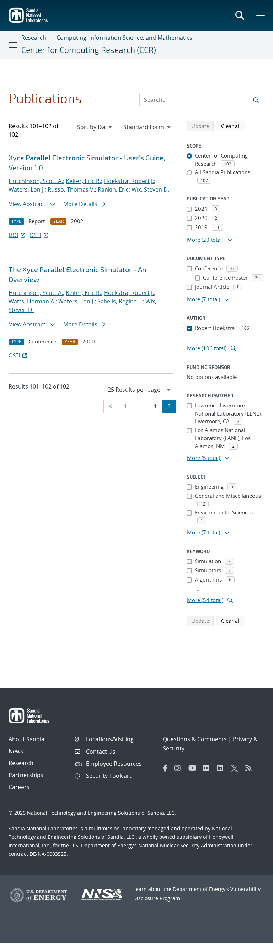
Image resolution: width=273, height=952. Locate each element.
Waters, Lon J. (27, 189)
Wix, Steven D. (150, 189)
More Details (81, 204)
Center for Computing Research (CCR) (88, 50)
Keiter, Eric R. (83, 181)
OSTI (35, 234)
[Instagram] (179, 768)
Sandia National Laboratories (43, 828)
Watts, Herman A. (32, 301)
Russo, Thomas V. (71, 189)
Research (33, 38)
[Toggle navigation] (13, 45)
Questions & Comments (195, 739)
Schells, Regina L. (120, 301)
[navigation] (95, 127)
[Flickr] (208, 768)
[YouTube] (193, 768)
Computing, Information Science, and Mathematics (124, 38)
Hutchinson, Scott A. (36, 181)
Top (252, 944)
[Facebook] (165, 768)
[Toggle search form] (239, 15)
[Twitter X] (236, 768)
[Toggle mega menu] (261, 15)
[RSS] (250, 768)
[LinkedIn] (222, 768)
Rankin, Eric (113, 189)
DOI (13, 234)
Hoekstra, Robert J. (129, 181)
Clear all (233, 126)
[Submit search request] (255, 99)
